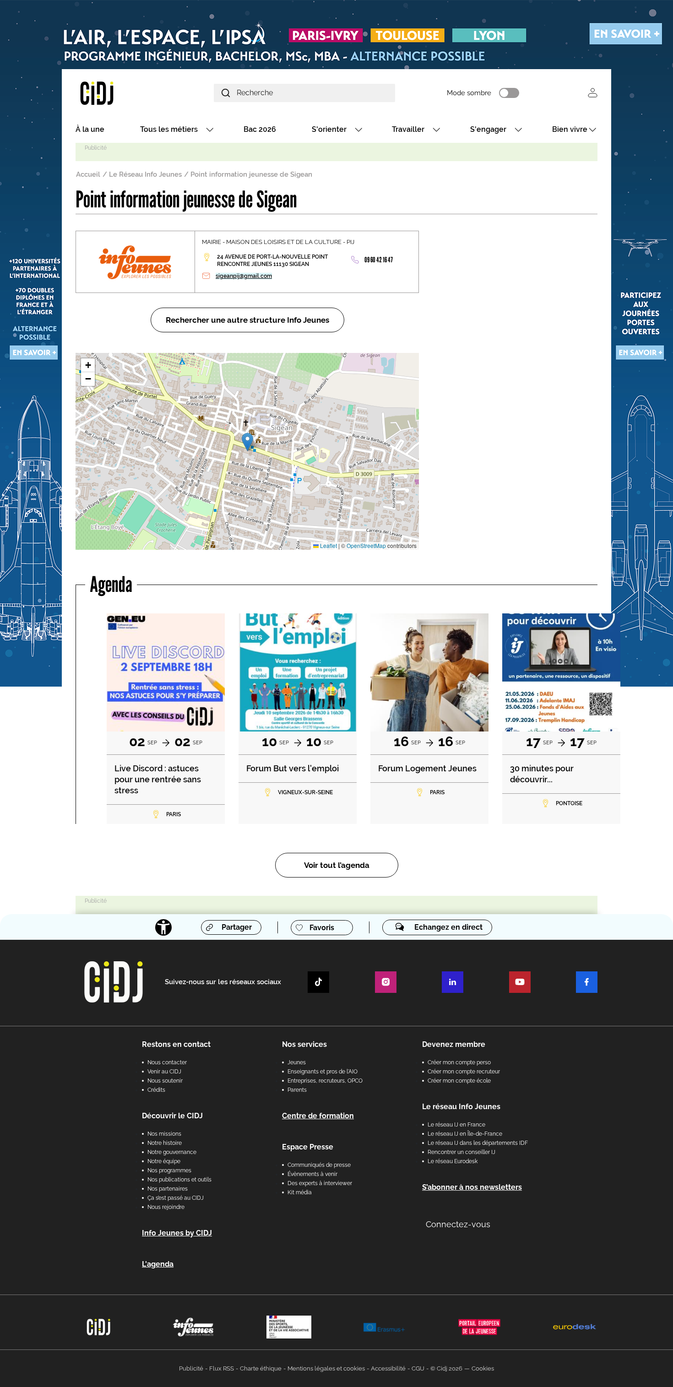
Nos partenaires (167, 1189)
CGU (418, 1368)
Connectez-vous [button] (458, 1224)
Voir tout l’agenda (336, 865)
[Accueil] (119, 92)
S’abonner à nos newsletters (472, 1187)
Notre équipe (163, 1161)
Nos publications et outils (179, 1179)
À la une (90, 129)
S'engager (488, 129)
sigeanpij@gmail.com (244, 276)
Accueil (88, 174)
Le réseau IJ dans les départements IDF (478, 1143)
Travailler (408, 129)
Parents (297, 1090)
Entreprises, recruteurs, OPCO (325, 1081)
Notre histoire (164, 1143)
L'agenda (158, 1264)
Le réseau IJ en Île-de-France (465, 1134)
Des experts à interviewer (320, 1183)
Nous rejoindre (166, 1207)
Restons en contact (176, 1044)
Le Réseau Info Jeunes (145, 174)
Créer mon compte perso (459, 1062)
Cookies (483, 1368)
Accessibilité (388, 1368)
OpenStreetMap (366, 545)
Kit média (300, 1192)
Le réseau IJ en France (456, 1125)
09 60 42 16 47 (378, 259)
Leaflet (328, 545)
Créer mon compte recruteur (464, 1071)
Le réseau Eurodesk (453, 1161)
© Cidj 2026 (446, 1368)
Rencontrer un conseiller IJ (461, 1152)
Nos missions (164, 1134)
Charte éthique (261, 1368)
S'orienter (329, 129)
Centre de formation (318, 1115)
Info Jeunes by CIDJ (177, 1233)
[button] (247, 442)
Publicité (191, 1368)
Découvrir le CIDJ (172, 1115)
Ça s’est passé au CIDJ (175, 1198)
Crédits (156, 1090)
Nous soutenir (165, 1081)
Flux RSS (221, 1368)
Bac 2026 (260, 129)
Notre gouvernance (171, 1152)
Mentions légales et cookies (326, 1368)
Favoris (321, 927)
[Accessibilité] (163, 927)
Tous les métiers (169, 129)
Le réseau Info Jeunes (461, 1106)
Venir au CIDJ (164, 1071)
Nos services (304, 1044)
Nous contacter (167, 1062)
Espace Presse (307, 1147)
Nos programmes (169, 1170)
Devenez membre (453, 1044)
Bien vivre (569, 129)
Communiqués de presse (319, 1165)
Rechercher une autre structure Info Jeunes (247, 320)
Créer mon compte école (459, 1081)
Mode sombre (469, 93)
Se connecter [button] (592, 93)
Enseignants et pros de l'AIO (323, 1071)
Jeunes (297, 1062)
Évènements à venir (312, 1174)
